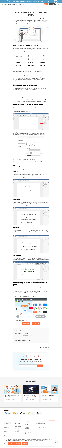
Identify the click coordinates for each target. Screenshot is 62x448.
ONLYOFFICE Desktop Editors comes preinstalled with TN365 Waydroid (30, 396)
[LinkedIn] (43, 18)
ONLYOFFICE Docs (10, 8)
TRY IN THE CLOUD (26, 323)
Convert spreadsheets (7, 428)
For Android (32, 413)
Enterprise (9, 4)
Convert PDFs (6, 431)
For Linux (16, 413)
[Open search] (56, 4)
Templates (6, 418)
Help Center (27, 427)
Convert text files (6, 427)
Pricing (17, 4)
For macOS (24, 413)
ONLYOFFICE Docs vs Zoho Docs (40, 422)
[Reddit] (45, 18)
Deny (11, 443)
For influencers (17, 432)
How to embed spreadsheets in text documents (23, 338)
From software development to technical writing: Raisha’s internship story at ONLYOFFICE (48, 396)
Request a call (51, 426)
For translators (17, 431)
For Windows (9, 413)
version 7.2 (36, 20)
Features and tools (28, 419)
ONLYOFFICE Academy (28, 428)
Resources (24, 4)
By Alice (13, 399)
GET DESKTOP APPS (36, 323)
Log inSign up (52, 4)
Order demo (27, 433)
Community (27, 426)
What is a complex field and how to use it (22, 340)
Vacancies (16, 434)
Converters (6, 425)
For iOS (40, 413)
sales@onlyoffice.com (52, 420)
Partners (20, 4)
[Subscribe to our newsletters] (5, 443)
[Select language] (59, 4)
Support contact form (28, 432)
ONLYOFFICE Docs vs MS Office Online (41, 419)
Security (26, 418)
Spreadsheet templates (7, 422)
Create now (40, 365)
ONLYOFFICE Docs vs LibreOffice (40, 423)
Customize (18, 443)
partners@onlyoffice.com (52, 422)
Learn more (43, 440)
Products (5, 4)
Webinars (26, 429)
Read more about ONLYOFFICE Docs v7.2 (22, 333)
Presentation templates (7, 423)
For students (16, 419)
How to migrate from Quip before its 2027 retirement (12, 396)
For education (17, 418)
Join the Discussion (31, 374)
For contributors (17, 430)
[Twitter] (42, 18)
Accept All (25, 443)
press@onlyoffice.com (52, 424)
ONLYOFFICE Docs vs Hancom (40, 427)
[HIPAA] (26, 422)
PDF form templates (7, 419)
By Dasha (22, 18)
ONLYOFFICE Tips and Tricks (18, 8)
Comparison (38, 418)
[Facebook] (40, 18)
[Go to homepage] (2, 4)
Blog (5, 8)
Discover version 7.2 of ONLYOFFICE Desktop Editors (24, 335)
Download (46, 4)
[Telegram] (46, 18)
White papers (27, 431)
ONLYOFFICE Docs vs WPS (39, 424)
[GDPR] (28, 422)
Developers (13, 4)
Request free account (18, 426)
